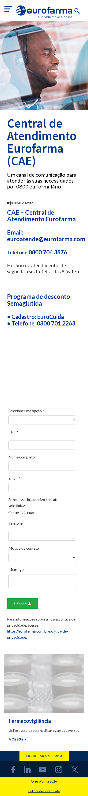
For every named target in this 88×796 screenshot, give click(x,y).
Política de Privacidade (44, 791)
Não (30, 512)
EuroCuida (50, 316)
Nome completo (21, 457)
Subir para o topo (44, 755)
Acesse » (18, 739)
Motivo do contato (23, 548)
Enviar (21, 603)
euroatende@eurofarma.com (46, 238)
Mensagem (17, 569)
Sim (16, 512)
